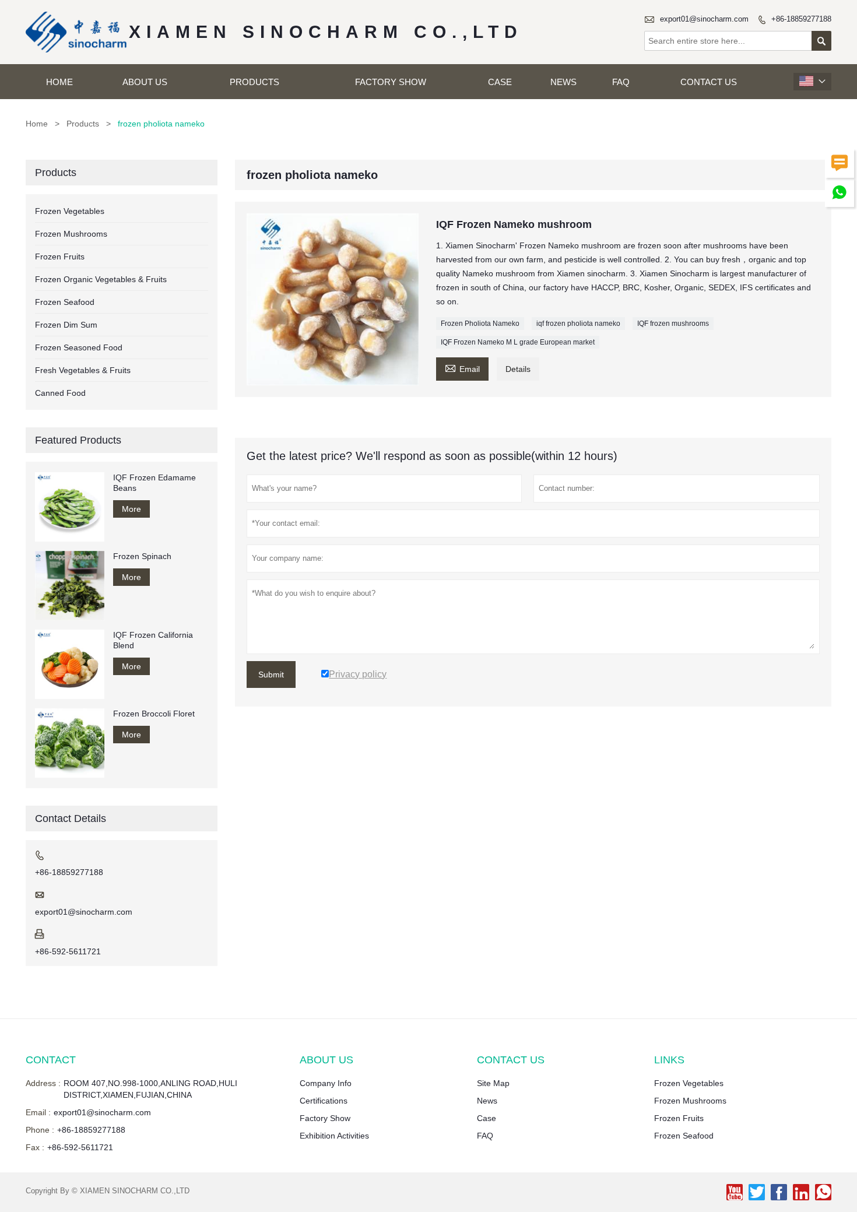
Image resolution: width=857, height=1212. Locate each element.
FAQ (621, 82)
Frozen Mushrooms (71, 233)
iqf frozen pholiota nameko (578, 323)
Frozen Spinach (142, 556)
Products (254, 82)
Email (462, 367)
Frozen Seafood (64, 302)
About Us (144, 82)
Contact (51, 1060)
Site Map (493, 1083)
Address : (43, 1083)
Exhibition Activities (334, 1135)
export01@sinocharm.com (704, 19)
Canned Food (60, 393)
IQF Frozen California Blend (153, 640)
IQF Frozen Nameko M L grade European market (518, 342)
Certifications (323, 1100)
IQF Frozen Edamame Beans (154, 483)
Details (518, 369)
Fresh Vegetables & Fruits (83, 370)
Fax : (35, 1147)
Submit (271, 674)
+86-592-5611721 (68, 951)
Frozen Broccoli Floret (154, 713)
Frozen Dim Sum (66, 324)
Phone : (40, 1129)
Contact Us (708, 82)
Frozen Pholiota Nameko (480, 323)
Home (59, 82)
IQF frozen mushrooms (673, 323)
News (563, 82)
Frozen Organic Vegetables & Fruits (101, 279)
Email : (38, 1112)
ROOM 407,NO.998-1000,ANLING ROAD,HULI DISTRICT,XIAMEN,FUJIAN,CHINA (150, 1088)
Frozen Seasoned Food (78, 347)
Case (500, 82)
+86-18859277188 (801, 19)
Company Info (326, 1083)
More (131, 509)
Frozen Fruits (60, 256)
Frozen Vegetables (69, 211)
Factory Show (390, 82)
